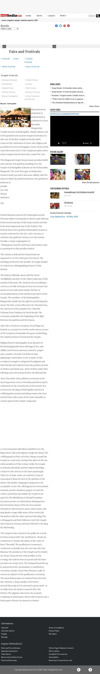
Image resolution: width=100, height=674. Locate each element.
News (39, 16)
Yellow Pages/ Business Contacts (61, 648)
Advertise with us (7, 631)
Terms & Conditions (56, 628)
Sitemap (4, 637)
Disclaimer (53, 634)
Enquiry (4, 634)
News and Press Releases (10, 648)
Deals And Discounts (9, 660)
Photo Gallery (54, 651)
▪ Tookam (28, 84)
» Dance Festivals (32, 66)
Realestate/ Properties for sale (60, 660)
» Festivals (5, 58)
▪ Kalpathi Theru (7, 88)
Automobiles (54, 657)
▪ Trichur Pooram (31, 80)
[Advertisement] (50, 6)
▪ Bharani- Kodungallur (9, 96)
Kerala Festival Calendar (60, 213)
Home (28, 16)
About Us (4, 628)
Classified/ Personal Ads (58, 654)
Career (51, 16)
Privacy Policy (54, 631)
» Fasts (16, 58)
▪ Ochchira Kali (6, 84)
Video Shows (6, 654)
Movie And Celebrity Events (11, 657)
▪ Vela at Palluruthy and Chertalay (32, 97)
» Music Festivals (8, 66)
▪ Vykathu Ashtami (8, 92)
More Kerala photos (90, 182)
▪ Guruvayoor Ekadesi (9, 80)
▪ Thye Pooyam (30, 88)
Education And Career (9, 651)
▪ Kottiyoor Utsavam (32, 92)
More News (94, 106)
